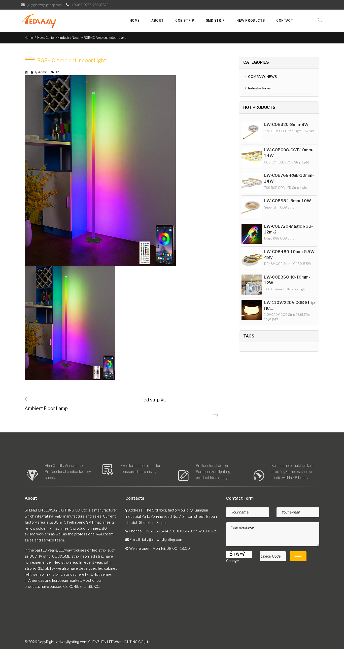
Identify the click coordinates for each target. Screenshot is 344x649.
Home (135, 20)
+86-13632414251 (159, 531)
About (157, 20)
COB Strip (184, 20)
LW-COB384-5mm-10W (287, 200)
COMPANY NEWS (262, 77)
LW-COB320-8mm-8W (286, 124)
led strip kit (154, 399)
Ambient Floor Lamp (46, 408)
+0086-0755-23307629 (197, 531)
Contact (284, 20)
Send (298, 556)
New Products (250, 20)
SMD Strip (215, 20)
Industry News (259, 88)
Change (232, 561)
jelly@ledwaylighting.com (162, 539)
